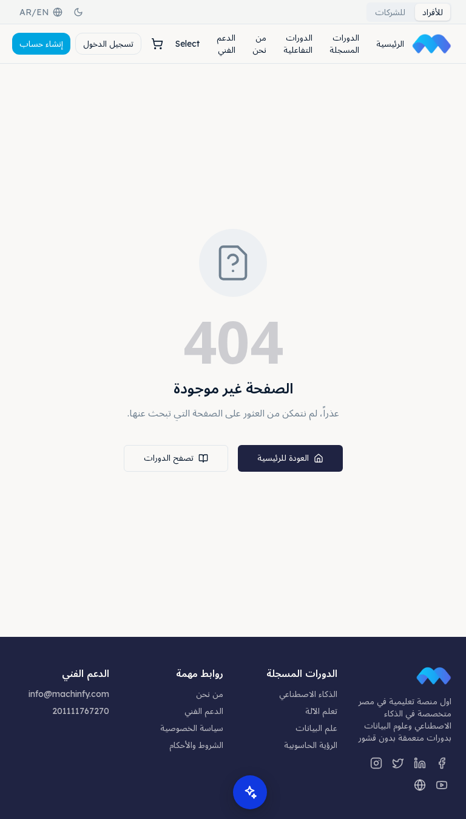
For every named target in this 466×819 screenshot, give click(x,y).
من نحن (259, 43)
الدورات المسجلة (344, 43)
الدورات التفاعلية (297, 43)
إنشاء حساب (41, 43)
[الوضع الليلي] (78, 12)
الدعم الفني (226, 43)
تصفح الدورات (169, 458)
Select (187, 43)
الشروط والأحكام (196, 744)
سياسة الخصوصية (191, 727)
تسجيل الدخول (108, 43)
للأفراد (432, 12)
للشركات (390, 12)
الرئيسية (390, 43)
